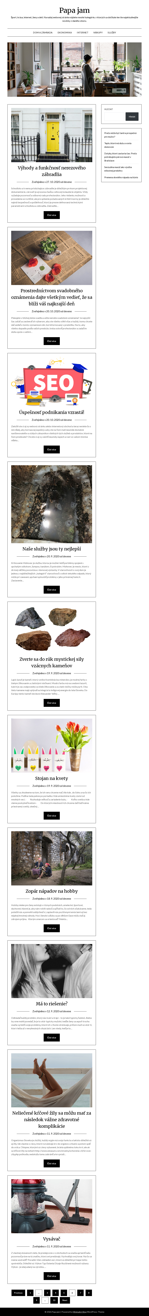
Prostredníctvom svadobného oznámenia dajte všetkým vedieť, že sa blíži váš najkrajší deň (51, 297)
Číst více (51, 215)
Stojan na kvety (51, 778)
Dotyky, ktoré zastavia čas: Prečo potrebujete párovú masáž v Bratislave (120, 157)
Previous (18, 1293)
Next (64, 1300)
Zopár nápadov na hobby (52, 891)
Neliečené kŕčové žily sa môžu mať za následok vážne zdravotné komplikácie (51, 1119)
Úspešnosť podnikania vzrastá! (51, 412)
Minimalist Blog (80, 1312)
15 (54, 1300)
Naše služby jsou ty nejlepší (52, 549)
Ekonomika (65, 32)
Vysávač (51, 1239)
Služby (112, 32)
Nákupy (98, 32)
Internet (82, 32)
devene (68, 181)
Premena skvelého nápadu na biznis (121, 177)
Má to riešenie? (52, 1004)
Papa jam (74, 10)
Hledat (108, 109)
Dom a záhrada (43, 32)
